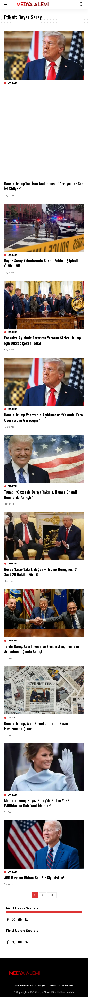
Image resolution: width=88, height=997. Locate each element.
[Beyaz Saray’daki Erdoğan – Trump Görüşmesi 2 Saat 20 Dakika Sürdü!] (44, 536)
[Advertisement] (44, 133)
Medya (11, 718)
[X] (13, 920)
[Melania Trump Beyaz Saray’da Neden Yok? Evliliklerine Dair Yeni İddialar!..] (44, 767)
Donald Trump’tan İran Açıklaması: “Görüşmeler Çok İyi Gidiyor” (43, 186)
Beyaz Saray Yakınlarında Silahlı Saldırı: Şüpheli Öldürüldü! (41, 263)
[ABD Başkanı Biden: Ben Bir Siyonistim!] (44, 844)
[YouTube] (20, 920)
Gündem (12, 83)
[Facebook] (7, 920)
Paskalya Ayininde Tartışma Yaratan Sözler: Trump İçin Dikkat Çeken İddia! (42, 340)
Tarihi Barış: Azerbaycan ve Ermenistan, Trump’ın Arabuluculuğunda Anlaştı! (41, 649)
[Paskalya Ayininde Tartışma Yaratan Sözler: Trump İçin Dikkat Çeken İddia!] (44, 305)
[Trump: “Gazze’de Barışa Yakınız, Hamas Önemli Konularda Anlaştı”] (44, 459)
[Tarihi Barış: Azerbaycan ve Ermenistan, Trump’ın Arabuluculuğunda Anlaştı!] (44, 613)
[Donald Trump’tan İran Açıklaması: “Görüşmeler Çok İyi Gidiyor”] (44, 55)
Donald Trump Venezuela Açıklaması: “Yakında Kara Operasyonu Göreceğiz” (43, 417)
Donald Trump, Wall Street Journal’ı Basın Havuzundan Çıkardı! (36, 726)
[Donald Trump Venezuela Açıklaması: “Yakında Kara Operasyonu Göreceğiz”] (44, 382)
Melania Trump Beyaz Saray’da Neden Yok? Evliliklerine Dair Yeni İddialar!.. (36, 803)
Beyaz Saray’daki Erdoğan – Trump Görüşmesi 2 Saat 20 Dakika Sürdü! (40, 572)
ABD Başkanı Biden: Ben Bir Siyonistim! (34, 877)
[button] (7, 4)
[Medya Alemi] (32, 4)
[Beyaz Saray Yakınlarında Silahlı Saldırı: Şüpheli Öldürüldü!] (44, 228)
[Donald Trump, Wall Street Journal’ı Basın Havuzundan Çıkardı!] (44, 690)
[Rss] (26, 920)
